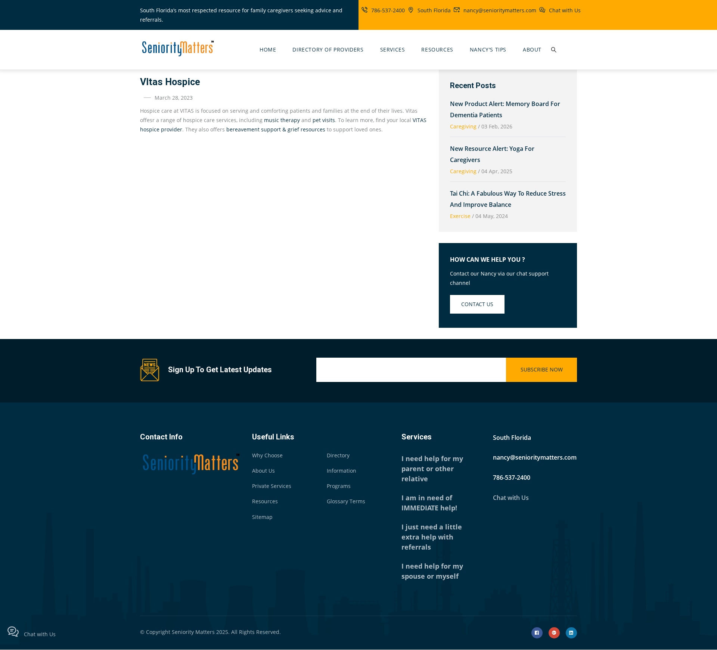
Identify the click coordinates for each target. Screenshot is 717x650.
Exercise (460, 216)
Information (341, 470)
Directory (338, 455)
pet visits (324, 120)
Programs (339, 485)
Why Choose (267, 455)
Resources (437, 49)
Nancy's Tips (488, 49)
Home (268, 49)
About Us (263, 470)
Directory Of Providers (327, 49)
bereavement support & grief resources (275, 129)
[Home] (177, 48)
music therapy (282, 120)
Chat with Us (565, 10)
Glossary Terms (346, 501)
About (532, 49)
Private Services (271, 485)
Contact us (477, 304)
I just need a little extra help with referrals (431, 536)
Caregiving (463, 126)
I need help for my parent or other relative (432, 468)
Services (392, 49)
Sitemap (262, 516)
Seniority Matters (193, 631)
